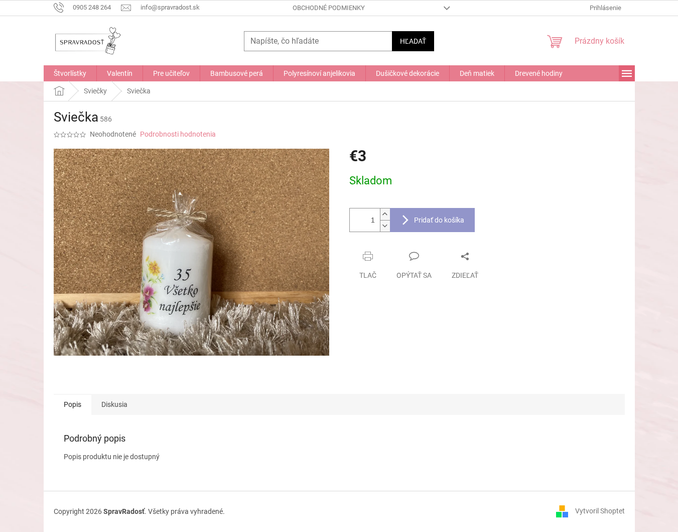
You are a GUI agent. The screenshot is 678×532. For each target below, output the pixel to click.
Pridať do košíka (439, 220)
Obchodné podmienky (329, 8)
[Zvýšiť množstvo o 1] (385, 214)
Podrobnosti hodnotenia (178, 134)
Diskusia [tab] (114, 404)
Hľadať (413, 41)
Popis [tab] (72, 404)
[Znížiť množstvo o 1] (385, 226)
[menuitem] (70, 73)
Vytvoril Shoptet (600, 511)
